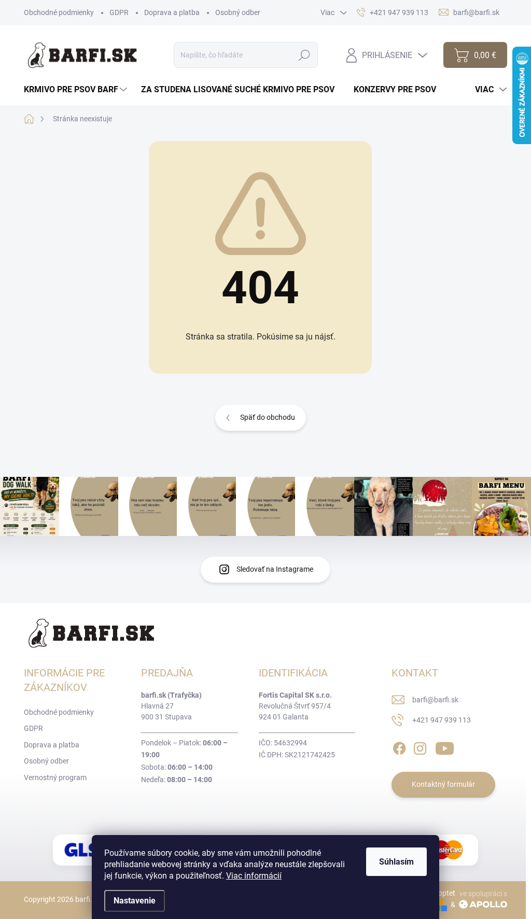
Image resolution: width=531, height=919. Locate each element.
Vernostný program (55, 777)
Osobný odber (237, 12)
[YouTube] (444, 746)
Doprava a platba (172, 12)
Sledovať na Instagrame (274, 569)
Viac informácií (254, 876)
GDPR (119, 12)
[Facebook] (399, 746)
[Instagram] (420, 746)
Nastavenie (135, 901)
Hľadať (305, 55)
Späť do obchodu (267, 417)
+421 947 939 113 (441, 720)
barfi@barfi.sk (435, 700)
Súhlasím (396, 862)
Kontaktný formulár (443, 784)
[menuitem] (77, 89)
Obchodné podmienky (59, 12)
